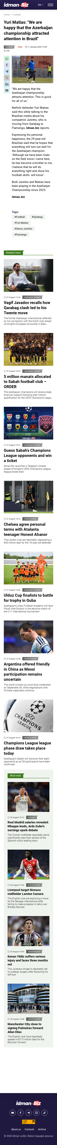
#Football (19, 217)
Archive (42, 1129)
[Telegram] (28, 1112)
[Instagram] (36, 1112)
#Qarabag (37, 217)
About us (16, 1129)
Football (9, 47)
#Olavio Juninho (23, 228)
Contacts (29, 1129)
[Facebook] (20, 1112)
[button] (6, 58)
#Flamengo (20, 234)
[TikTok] (44, 1112)
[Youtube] (12, 1112)
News (20, 47)
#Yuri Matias (21, 222)
